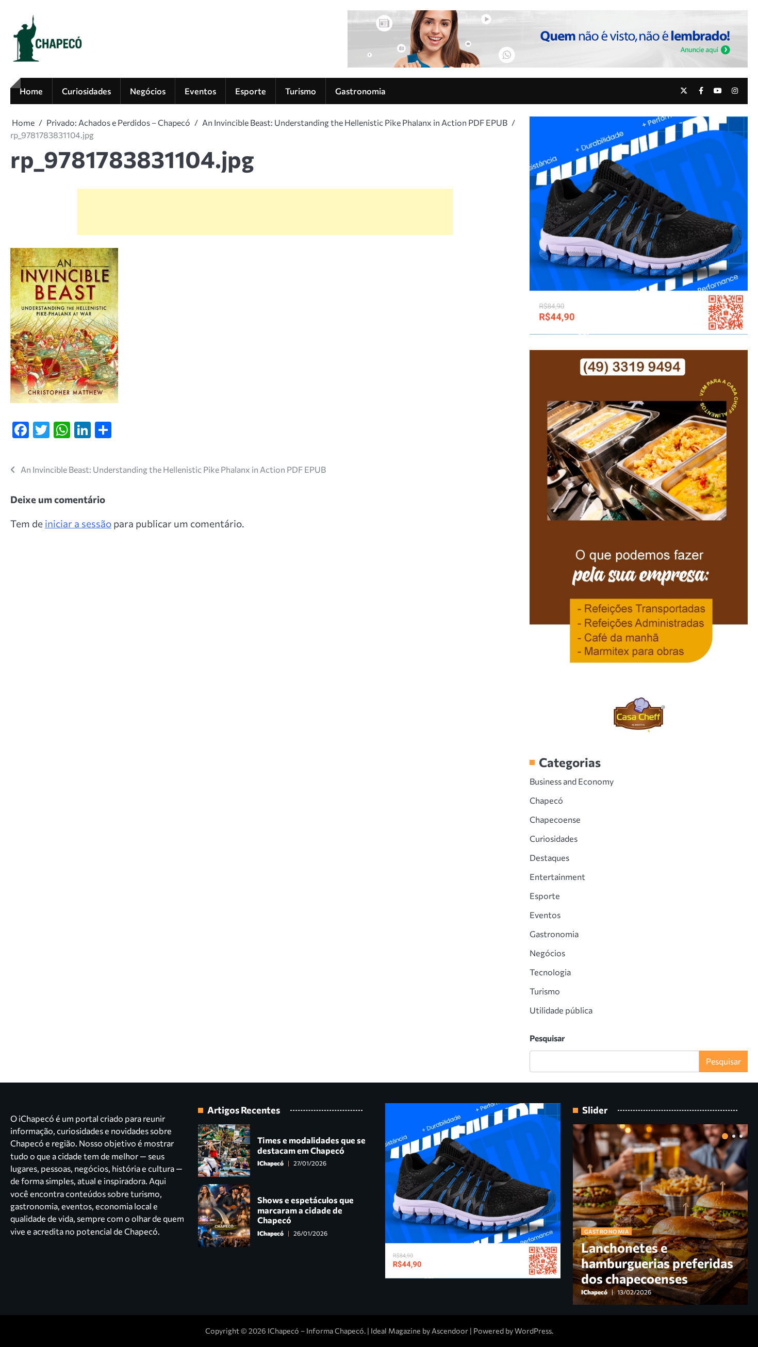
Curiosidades (86, 91)
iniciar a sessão (78, 523)
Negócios (148, 91)
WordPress (533, 1330)
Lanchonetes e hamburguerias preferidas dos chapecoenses (657, 1263)
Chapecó (546, 800)
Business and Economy (572, 781)
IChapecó (270, 1163)
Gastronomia (360, 91)
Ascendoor (450, 1330)
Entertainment (557, 876)
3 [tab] (741, 1136)
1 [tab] (725, 1136)
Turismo (300, 91)
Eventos (200, 91)
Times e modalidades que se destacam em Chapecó (311, 1145)
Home (31, 91)
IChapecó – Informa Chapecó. (317, 1330)
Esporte (250, 91)
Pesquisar (547, 1038)
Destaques (549, 857)
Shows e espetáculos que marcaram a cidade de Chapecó (305, 1209)
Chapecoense (555, 819)
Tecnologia (550, 972)
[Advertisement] (265, 212)
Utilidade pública (561, 1010)
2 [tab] (733, 1136)
